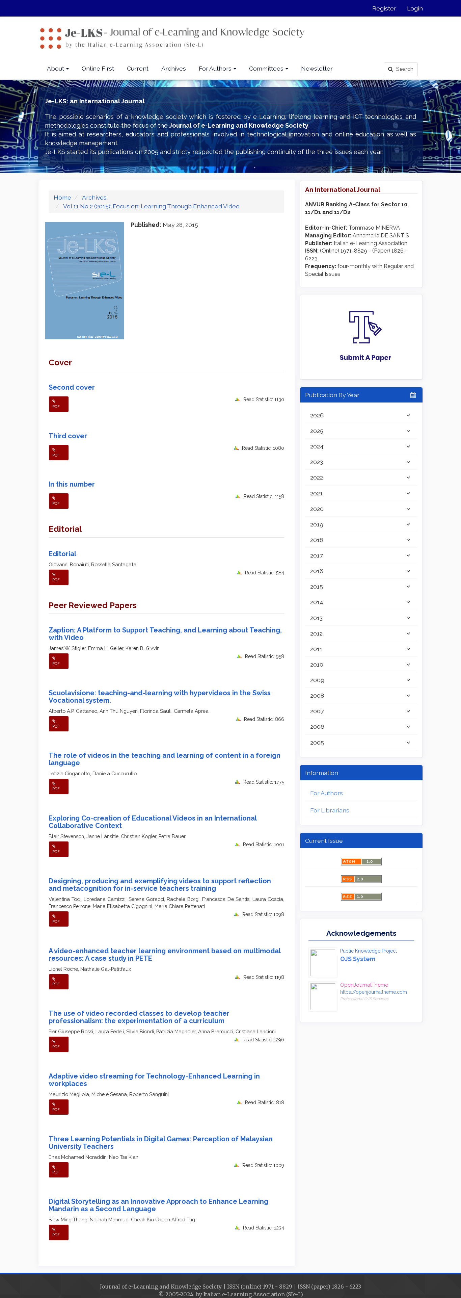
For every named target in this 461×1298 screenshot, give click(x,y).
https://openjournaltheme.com (373, 992)
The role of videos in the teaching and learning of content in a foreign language (164, 759)
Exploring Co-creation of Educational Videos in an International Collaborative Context (152, 822)
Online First (98, 68)
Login (415, 8)
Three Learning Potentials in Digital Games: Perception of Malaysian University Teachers (161, 1142)
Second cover (72, 387)
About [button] (56, 68)
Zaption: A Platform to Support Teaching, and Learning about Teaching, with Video (165, 634)
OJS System (357, 958)
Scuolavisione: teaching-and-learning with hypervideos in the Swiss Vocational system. (160, 696)
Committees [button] (267, 68)
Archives (173, 68)
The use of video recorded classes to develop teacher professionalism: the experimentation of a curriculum (139, 1017)
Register (384, 8)
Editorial (62, 554)
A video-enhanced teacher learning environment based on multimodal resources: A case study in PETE (164, 954)
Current (137, 68)
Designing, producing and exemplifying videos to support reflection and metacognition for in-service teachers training (160, 884)
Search (404, 69)
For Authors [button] (216, 68)
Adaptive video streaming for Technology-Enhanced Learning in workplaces (154, 1080)
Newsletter (317, 68)
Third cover (68, 436)
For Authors (326, 793)
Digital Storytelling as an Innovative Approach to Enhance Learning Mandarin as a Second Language (158, 1205)
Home (62, 197)
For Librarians (329, 810)
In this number (72, 484)
